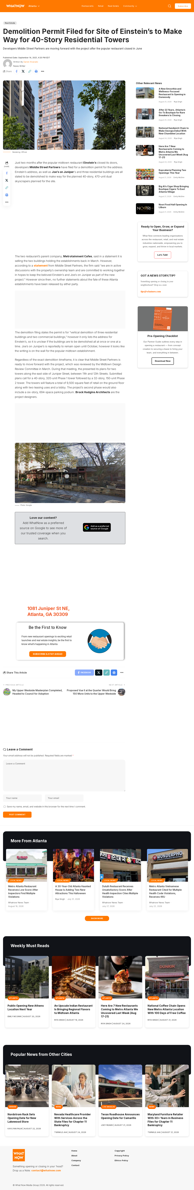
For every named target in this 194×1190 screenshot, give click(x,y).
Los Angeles (108, 1107)
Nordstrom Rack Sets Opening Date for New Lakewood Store (22, 1118)
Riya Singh (178, 102)
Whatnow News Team (18, 902)
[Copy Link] (30, 71)
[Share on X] (23, 71)
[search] (169, 6)
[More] (43, 71)
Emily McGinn (179, 177)
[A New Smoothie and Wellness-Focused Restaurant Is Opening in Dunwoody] (145, 92)
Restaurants (88, 6)
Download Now (163, 361)
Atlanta (13, 998)
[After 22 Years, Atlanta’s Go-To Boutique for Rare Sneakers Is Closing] (145, 114)
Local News (16, 880)
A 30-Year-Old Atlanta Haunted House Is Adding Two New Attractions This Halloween (73, 890)
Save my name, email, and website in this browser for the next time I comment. (46, 806)
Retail (101, 6)
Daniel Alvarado (30, 62)
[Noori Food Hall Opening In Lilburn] (145, 208)
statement (41, 265)
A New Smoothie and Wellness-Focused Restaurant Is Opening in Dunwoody (172, 92)
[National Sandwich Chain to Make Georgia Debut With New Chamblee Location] (145, 132)
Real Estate (113, 6)
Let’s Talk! (162, 255)
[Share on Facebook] (16, 71)
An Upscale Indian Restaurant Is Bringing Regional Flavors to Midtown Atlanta (73, 1009)
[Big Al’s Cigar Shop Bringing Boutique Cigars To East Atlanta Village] (145, 190)
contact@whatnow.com (46, 1170)
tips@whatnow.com (151, 291)
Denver (12, 1107)
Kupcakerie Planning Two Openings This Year (172, 171)
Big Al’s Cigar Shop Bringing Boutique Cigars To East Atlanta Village (174, 189)
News (58, 1107)
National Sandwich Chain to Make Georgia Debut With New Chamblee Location (174, 131)
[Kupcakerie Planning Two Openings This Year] (145, 174)
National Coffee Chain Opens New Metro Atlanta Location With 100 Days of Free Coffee (167, 1009)
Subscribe (183, 6)
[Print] (36, 71)
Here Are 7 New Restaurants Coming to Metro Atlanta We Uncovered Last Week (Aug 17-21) (173, 152)
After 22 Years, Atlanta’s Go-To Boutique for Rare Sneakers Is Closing (172, 113)
